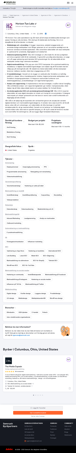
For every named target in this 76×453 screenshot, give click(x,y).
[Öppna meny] (72, 3)
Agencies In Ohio (46, 15)
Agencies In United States (30, 15)
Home (5, 15)
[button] (68, 25)
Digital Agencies (14, 15)
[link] (68, 3)
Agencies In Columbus (61, 15)
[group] (38, 372)
